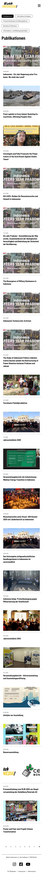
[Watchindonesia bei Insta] (14, 864)
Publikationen (7, 16)
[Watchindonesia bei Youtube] (28, 864)
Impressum (22, 871)
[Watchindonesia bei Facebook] (21, 864)
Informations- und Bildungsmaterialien (15, 31)
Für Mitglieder (11, 871)
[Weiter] (38, 847)
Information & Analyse (24, 16)
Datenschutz (32, 871)
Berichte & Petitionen (10, 26)
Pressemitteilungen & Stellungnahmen (15, 21)
